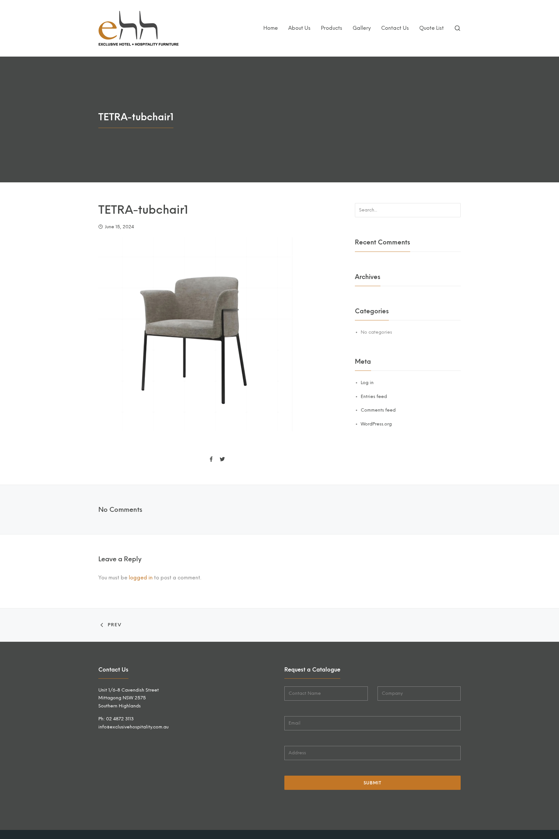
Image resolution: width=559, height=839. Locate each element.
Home (270, 28)
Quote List (431, 28)
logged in (141, 578)
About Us (299, 28)
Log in (367, 382)
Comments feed (378, 410)
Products (331, 28)
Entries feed (374, 396)
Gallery (362, 28)
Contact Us (395, 28)
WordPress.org (376, 424)
